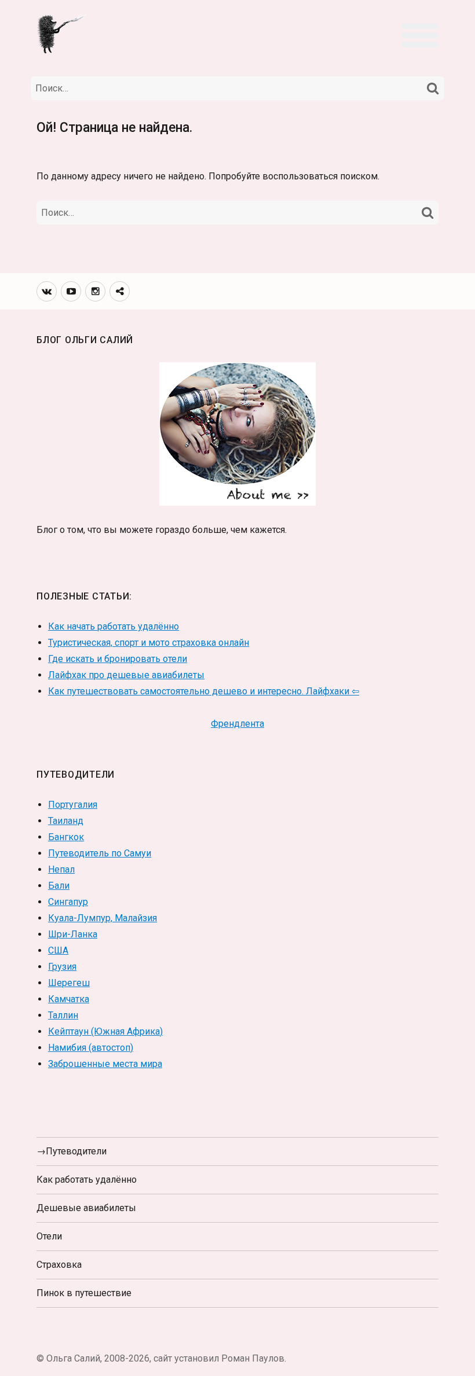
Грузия (62, 966)
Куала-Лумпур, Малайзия (102, 918)
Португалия (72, 804)
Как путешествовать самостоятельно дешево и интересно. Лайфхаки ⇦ (203, 691)
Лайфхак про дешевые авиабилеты (126, 674)
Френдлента (237, 723)
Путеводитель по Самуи (99, 853)
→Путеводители (71, 1151)
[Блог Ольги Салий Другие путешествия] (62, 32)
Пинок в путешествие (83, 1292)
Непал (61, 869)
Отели (49, 1236)
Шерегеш (69, 982)
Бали (59, 885)
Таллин (63, 1015)
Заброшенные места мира (105, 1063)
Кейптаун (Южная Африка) (105, 1031)
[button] (420, 35)
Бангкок (66, 837)
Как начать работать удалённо (113, 626)
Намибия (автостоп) (90, 1047)
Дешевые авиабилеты (86, 1207)
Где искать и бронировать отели (117, 658)
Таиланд (65, 820)
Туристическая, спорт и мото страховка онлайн (148, 642)
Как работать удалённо (86, 1179)
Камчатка (68, 999)
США (58, 950)
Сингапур (68, 901)
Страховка (59, 1264)
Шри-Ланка (72, 934)
